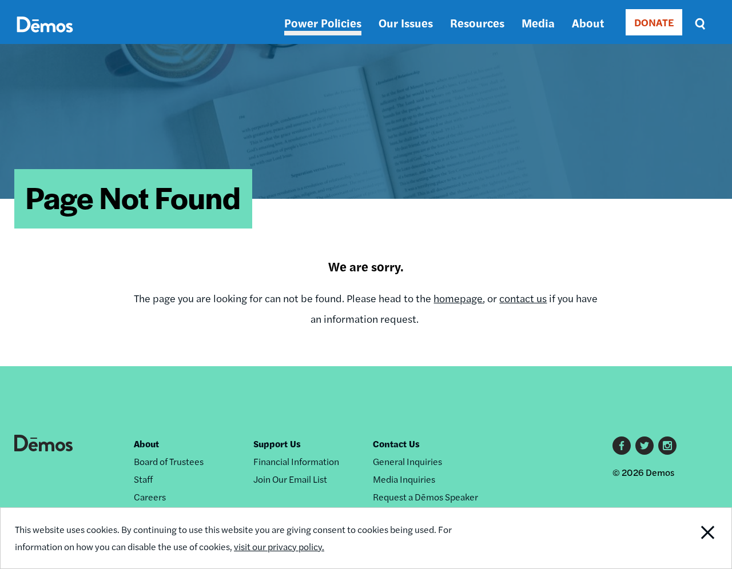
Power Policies (322, 22)
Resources (477, 22)
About (588, 22)
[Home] (44, 37)
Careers (150, 496)
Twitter (644, 445)
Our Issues (406, 22)
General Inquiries (407, 461)
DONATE (654, 22)
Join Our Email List (290, 479)
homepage (458, 298)
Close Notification (694, 538)
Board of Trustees (169, 461)
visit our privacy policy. (279, 546)
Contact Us (396, 443)
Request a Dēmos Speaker (425, 496)
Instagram (667, 445)
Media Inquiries (404, 479)
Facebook (621, 445)
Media (538, 22)
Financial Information (296, 461)
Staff (143, 479)
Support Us (277, 443)
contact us (523, 298)
